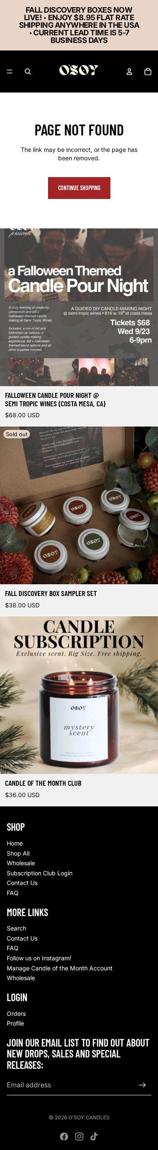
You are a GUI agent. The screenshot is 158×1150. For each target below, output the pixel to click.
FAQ (13, 892)
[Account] (129, 71)
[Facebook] (64, 1136)
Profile (15, 1023)
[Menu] (9, 71)
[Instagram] (79, 1136)
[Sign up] (142, 1085)
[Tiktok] (94, 1136)
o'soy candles (89, 1117)
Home (15, 843)
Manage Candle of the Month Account (59, 967)
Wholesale (21, 862)
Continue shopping (79, 187)
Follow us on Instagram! (39, 958)
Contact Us (22, 882)
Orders (16, 1013)
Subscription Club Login (39, 872)
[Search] (28, 71)
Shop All (18, 852)
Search (16, 928)
